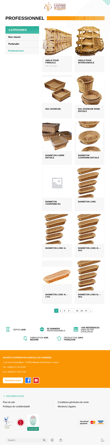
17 (86, 311)
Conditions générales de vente (73, 402)
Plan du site (9, 402)
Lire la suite (89, 47)
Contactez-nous (13, 380)
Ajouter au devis (57, 53)
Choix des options (89, 94)
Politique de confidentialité (16, 406)
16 (81, 311)
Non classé (14, 37)
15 (77, 311)
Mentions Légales (67, 406)
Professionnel (15, 51)
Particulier (13, 44)
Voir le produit (57, 46)
